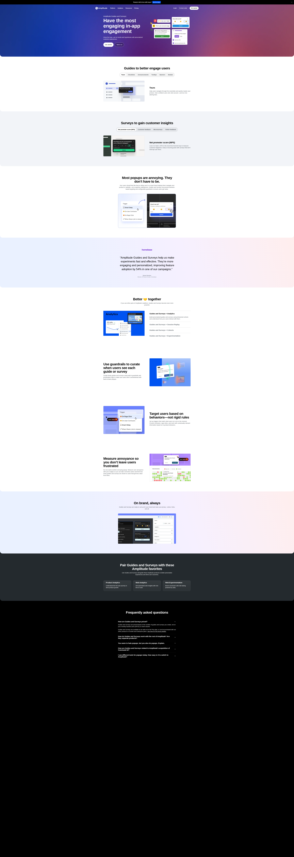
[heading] (142, 2)
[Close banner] (292, 2)
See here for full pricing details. (156, 631)
